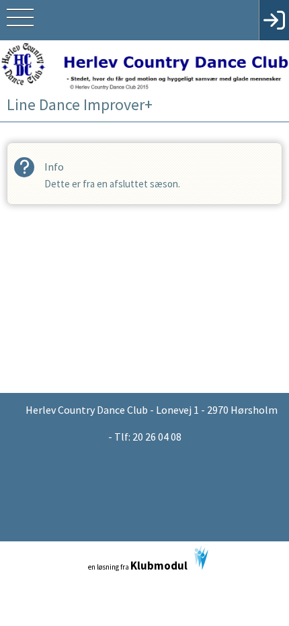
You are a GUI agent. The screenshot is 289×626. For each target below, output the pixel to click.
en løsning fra (138, 565)
